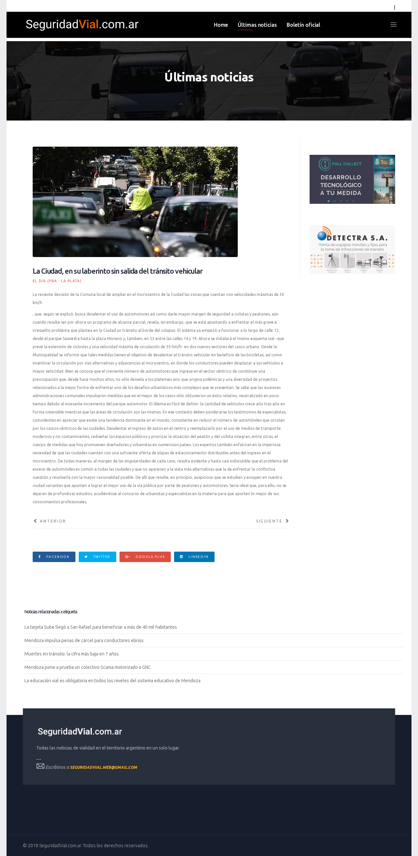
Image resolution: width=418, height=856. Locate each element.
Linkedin (197, 556)
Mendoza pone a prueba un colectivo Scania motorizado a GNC (87, 667)
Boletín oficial (304, 25)
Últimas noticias (257, 25)
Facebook (57, 556)
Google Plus (149, 556)
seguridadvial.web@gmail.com (103, 767)
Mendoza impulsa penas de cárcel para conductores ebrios (84, 640)
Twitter (101, 556)
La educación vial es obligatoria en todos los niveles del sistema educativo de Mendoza (112, 680)
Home (221, 25)
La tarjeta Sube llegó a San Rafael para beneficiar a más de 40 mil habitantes (100, 627)
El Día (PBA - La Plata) (57, 281)
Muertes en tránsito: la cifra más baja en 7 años (71, 653)
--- (38, 759)
